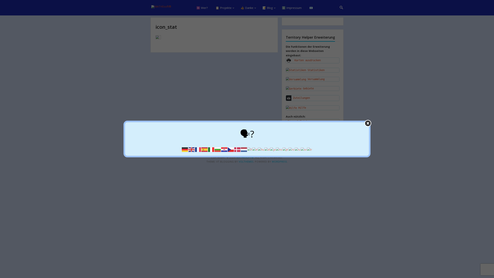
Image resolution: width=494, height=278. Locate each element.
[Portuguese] (286, 149)
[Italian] (211, 149)
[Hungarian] (261, 149)
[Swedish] (304, 149)
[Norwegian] (279, 149)
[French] (198, 149)
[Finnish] (249, 149)
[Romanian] (292, 149)
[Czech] (231, 149)
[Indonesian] (267, 149)
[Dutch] (244, 149)
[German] (185, 149)
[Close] (368, 123)
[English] (191, 149)
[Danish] (237, 149)
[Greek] (255, 149)
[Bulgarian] (218, 149)
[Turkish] (309, 149)
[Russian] (298, 149)
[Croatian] (224, 149)
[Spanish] (204, 149)
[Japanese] (273, 149)
